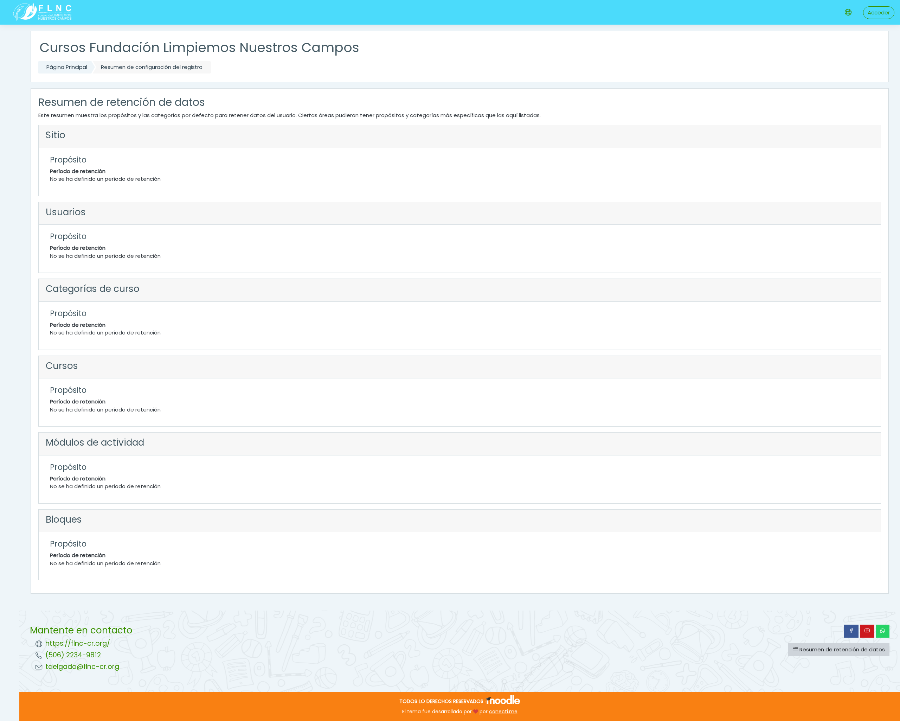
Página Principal (66, 67)
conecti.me (503, 711)
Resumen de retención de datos (841, 649)
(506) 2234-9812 (73, 655)
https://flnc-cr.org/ (77, 643)
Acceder (879, 12)
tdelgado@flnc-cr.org (82, 666)
